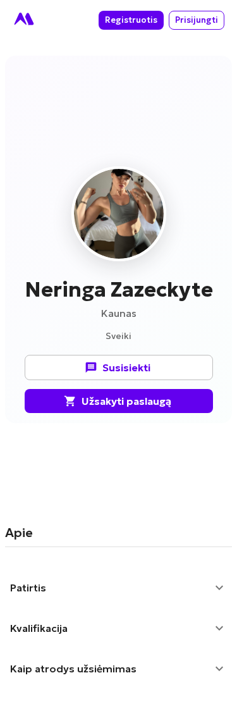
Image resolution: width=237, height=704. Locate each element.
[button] (118, 587)
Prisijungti (196, 20)
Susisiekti (126, 367)
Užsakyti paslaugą (126, 401)
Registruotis (131, 20)
